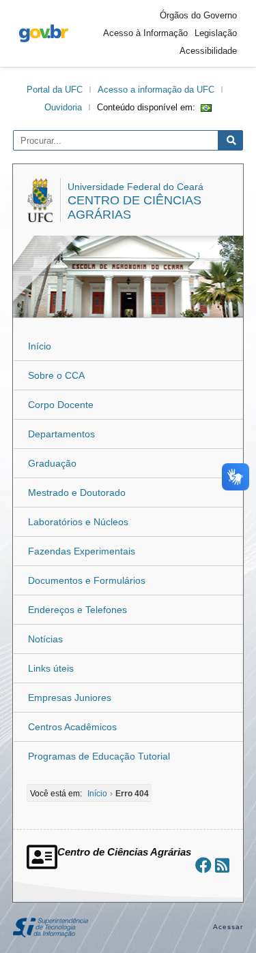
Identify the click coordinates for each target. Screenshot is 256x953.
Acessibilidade (208, 51)
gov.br (43, 33)
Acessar (228, 927)
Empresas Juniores (69, 697)
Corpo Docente (61, 404)
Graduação (52, 463)
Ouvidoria (63, 107)
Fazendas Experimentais (81, 551)
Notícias (45, 639)
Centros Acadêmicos (72, 726)
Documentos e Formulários (86, 580)
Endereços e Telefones (77, 609)
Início (39, 346)
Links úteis (51, 668)
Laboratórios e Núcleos (78, 521)
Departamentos (61, 433)
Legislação (216, 33)
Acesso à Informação (145, 33)
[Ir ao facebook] (203, 865)
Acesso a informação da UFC (156, 89)
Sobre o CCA (56, 375)
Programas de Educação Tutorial (99, 756)
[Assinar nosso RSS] (222, 865)
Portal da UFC (55, 89)
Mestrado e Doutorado (77, 492)
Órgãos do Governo (198, 15)
